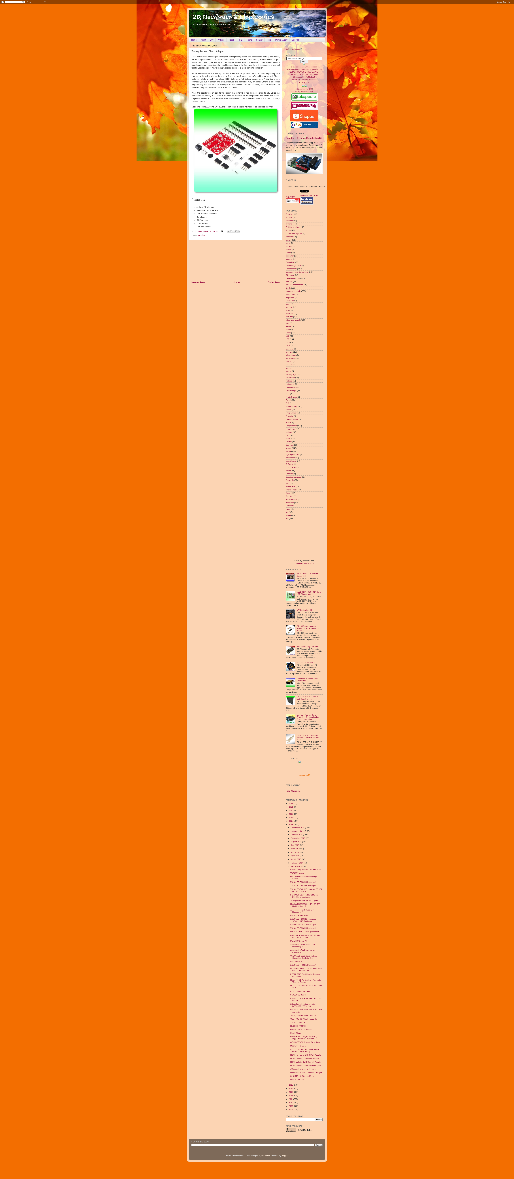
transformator (291, 499)
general (289, 307)
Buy (211, 40)
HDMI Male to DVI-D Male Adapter (304, 1059)
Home (194, 40)
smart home (291, 461)
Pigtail (288, 400)
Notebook (290, 384)
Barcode (289, 237)
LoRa (288, 346)
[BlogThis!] (231, 231)
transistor (290, 503)
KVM (288, 330)
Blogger (285, 1156)
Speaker (289, 474)
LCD (288, 336)
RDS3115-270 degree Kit (300, 991)
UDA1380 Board (297, 873)
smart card (290, 458)
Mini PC (289, 362)
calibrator (290, 256)
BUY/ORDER (303, 82)
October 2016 (297, 835)
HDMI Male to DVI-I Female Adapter (305, 1066)
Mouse (289, 371)
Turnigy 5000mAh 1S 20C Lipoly (304, 901)
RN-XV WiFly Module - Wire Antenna (305, 869)
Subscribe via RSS (304, 89)
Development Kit (293, 278)
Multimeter (290, 378)
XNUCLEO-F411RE (298, 1022)
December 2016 (298, 828)
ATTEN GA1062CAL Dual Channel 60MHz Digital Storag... (304, 1050)
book (288, 243)
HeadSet (289, 314)
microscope (291, 358)
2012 (291, 1096)
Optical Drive (291, 387)
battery (289, 240)
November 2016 (298, 831)
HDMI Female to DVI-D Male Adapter (306, 1055)
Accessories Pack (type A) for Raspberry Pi (302, 951)
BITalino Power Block (299, 916)
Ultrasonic (290, 506)
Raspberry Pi (291, 426)
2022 (291, 803)
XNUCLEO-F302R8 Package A (303, 882)
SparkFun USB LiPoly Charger (303, 925)
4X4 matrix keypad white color (303, 1069)
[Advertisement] (236, 260)
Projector (289, 416)
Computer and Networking (297, 272)
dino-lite (289, 282)
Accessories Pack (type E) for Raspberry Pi (302, 911)
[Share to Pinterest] (238, 231)
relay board (290, 429)
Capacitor (290, 262)
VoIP (288, 512)
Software (289, 464)
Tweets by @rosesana (304, 563)
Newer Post (198, 282)
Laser (288, 333)
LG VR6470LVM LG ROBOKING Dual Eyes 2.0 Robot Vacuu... (306, 970)
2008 (291, 1110)
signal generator (293, 455)
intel (287, 323)
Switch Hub (290, 487)
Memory (289, 352)
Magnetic (290, 349)
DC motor (290, 275)
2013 (291, 1092)
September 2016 (298, 838)
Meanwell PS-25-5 (298, 1046)
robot (288, 439)
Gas (287, 304)
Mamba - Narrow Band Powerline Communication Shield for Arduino (308, 717)
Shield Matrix (295, 1033)
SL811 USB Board (298, 995)
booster (289, 246)
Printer (288, 410)
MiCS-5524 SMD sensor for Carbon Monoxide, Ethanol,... (305, 936)
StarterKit (290, 480)
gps (287, 310)
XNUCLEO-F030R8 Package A (303, 928)
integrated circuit (293, 320)
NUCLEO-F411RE (298, 1026)
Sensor (259, 40)
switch (288, 483)
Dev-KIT (295, 40)
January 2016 (297, 866)
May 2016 (295, 852)
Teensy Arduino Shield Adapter (303, 1015)
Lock (288, 342)
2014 (291, 1089)
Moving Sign (291, 374)
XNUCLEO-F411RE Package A (303, 965)
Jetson (288, 326)
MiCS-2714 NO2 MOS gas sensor (304, 932)
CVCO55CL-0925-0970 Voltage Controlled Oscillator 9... (303, 957)
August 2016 (296, 842)
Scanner (289, 445)
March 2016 (296, 859)
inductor (289, 317)
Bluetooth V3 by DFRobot (307, 647)
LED (287, 339)
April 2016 (295, 856)
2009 (291, 1106)
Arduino (221, 40)
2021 (291, 807)
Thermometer (291, 490)
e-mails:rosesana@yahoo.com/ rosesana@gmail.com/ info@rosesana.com (304, 73)
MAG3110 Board (297, 1080)
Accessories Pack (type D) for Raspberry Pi (302, 946)
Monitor (289, 368)
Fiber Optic (290, 294)
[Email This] (228, 231)
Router (289, 442)
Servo (288, 451)
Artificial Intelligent (293, 227)
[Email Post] (222, 231)
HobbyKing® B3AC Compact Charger (306, 1073)
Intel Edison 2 (296, 962)
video (288, 509)
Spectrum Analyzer (294, 477)
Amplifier (289, 214)
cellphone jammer (293, 265)
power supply (291, 406)
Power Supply (281, 40)
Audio (288, 230)
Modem (289, 365)
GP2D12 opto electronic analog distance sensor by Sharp (308, 628)
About (203, 40)
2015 (291, 1085)
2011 (291, 1099)
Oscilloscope (291, 391)
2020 (291, 810)
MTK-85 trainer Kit (304, 610)
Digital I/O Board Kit (298, 941)
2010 (291, 1103)
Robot (231, 40)
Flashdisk (290, 301)
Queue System (292, 419)
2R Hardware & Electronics (233, 17)
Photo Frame (291, 397)
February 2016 (297, 863)
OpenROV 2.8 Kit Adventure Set (303, 1019)
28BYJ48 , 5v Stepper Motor (302, 1076)
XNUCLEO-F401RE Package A (303, 886)
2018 (291, 818)
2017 (291, 821)
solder (288, 471)
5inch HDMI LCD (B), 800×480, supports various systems (303, 1038)
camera (289, 259)
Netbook (289, 381)
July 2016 (295, 845)
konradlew (265, 1156)
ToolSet (289, 496)
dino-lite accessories (294, 285)
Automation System (294, 234)
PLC (287, 403)
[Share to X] (233, 231)
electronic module (293, 291)
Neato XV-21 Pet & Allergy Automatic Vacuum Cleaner (305, 981)
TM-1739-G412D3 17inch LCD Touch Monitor (307, 698)
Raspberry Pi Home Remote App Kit (304, 138)
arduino (201, 235)
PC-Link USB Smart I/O (306, 663)
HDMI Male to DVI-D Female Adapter (306, 1062)
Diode (288, 288)
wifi (287, 519)
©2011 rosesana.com (304, 92)
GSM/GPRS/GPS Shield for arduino (305, 1042)
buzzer (289, 249)
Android (289, 217)
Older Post (274, 282)
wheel (288, 515)
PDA (288, 394)
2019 (291, 814)
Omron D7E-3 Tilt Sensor (301, 1030)
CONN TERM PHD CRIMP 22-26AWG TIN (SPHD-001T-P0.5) (309, 737)
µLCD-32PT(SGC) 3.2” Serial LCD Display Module (309, 593)
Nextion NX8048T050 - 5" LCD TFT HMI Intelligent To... (305, 905)
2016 (291, 825)
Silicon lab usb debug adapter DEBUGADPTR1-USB (302, 1005)
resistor (289, 432)
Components (291, 269)
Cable (288, 253)
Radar (288, 423)
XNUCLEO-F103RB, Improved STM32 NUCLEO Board (303, 920)
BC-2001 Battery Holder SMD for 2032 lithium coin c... (304, 896)
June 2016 (295, 849)
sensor (289, 448)
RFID (240, 40)
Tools (269, 40)
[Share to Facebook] (236, 231)
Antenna (289, 221)
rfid (287, 435)
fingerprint (290, 298)
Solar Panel (291, 467)
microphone (291, 355)
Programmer (291, 413)
